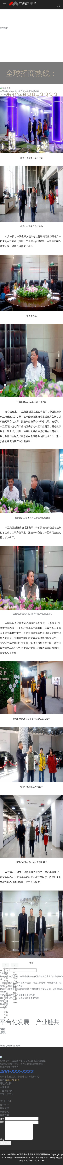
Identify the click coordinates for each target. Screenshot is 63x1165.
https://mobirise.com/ (10, 1045)
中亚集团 (4, 1087)
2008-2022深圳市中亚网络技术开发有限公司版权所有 (25, 1154)
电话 (2, 1122)
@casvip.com (12, 1080)
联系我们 (5, 1143)
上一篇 (5, 965)
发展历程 (4, 1108)
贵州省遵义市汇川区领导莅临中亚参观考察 (19, 998)
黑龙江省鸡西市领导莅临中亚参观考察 (17, 995)
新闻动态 (4, 1111)
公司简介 (4, 1104)
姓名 (2, 1118)
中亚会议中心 (6, 1093)
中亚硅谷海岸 (6, 1090)
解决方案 (4, 1115)
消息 (2, 1139)
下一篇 (14, 965)
